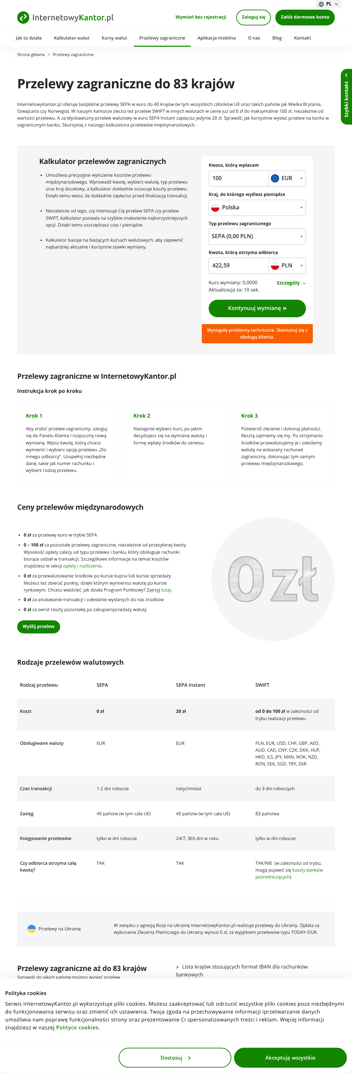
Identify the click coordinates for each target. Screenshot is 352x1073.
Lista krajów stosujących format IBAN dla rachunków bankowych (242, 971)
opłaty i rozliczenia (82, 566)
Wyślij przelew (39, 627)
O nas (254, 38)
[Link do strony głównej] (65, 17)
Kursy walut (114, 38)
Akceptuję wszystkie (290, 1057)
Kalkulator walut (72, 38)
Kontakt (302, 38)
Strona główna (31, 54)
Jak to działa (29, 38)
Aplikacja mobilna (216, 38)
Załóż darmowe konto (305, 17)
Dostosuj (171, 1057)
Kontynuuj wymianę (254, 308)
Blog (277, 38)
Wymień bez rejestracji (201, 17)
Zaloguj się (253, 17)
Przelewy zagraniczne (162, 38)
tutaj (166, 590)
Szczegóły (288, 283)
